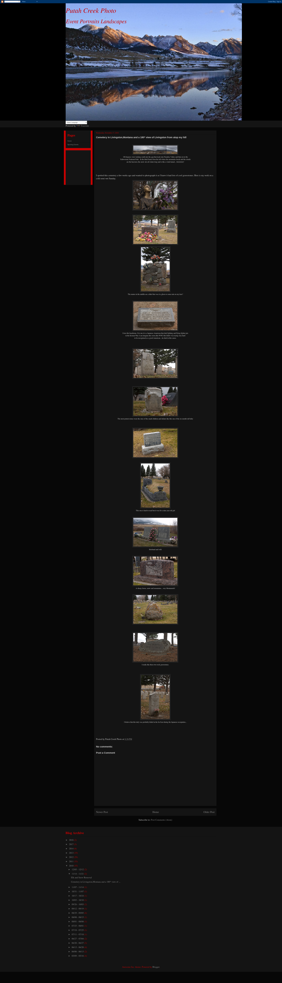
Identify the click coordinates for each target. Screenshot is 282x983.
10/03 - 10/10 (78, 900)
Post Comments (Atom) (161, 819)
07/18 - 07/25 (78, 930)
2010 (71, 865)
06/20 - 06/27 (78, 942)
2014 (71, 848)
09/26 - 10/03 (78, 904)
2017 (71, 844)
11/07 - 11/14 (78, 887)
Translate (85, 125)
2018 (71, 839)
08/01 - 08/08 (78, 921)
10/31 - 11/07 (78, 891)
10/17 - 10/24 (78, 895)
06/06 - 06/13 (78, 951)
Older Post (209, 812)
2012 (71, 857)
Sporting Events (72, 144)
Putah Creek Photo (91, 10)
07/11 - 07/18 (78, 934)
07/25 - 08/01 (78, 925)
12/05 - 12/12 (78, 869)
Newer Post (102, 812)
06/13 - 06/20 (78, 947)
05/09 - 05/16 (78, 955)
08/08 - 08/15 (78, 917)
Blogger (156, 966)
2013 (71, 852)
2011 (71, 861)
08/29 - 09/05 (78, 912)
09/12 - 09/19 (78, 908)
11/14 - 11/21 (78, 873)
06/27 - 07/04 (78, 938)
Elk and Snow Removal (81, 877)
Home (155, 812)
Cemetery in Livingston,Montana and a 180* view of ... (95, 881)
